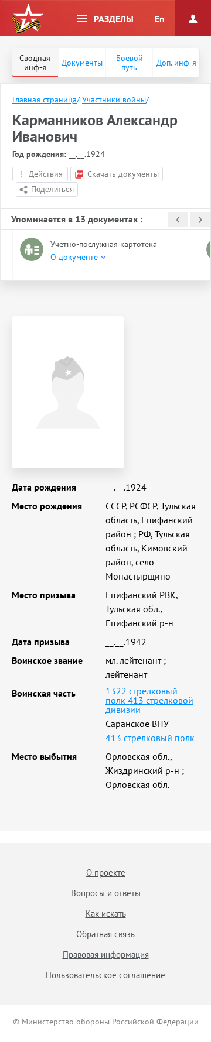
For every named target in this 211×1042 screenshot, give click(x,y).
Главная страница (44, 99)
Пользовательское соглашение (105, 975)
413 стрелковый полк (150, 737)
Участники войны (114, 99)
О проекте (105, 872)
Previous (178, 219)
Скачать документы (123, 174)
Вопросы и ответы (106, 893)
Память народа (27, 19)
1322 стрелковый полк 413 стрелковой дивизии (149, 700)
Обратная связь (105, 934)
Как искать (106, 913)
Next (200, 219)
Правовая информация (106, 954)
